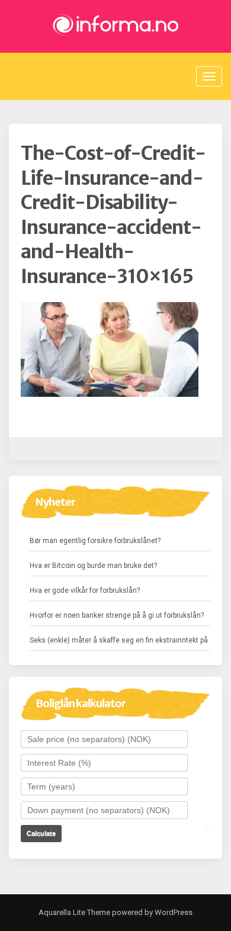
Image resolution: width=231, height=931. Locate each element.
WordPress (172, 912)
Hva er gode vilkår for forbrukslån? (85, 590)
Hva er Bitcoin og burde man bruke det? (93, 565)
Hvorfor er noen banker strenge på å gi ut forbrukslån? (117, 615)
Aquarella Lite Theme (74, 912)
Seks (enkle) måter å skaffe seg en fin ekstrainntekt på (119, 640)
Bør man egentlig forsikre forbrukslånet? (95, 541)
